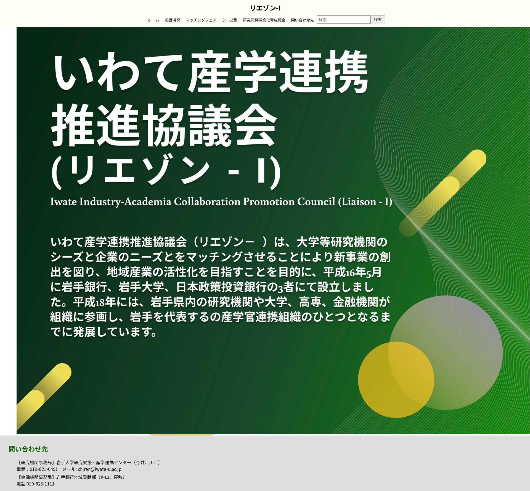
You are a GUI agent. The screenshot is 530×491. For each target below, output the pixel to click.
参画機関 (172, 20)
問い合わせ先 (302, 20)
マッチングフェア (201, 20)
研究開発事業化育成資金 (264, 20)
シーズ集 (229, 20)
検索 (378, 19)
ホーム (153, 20)
